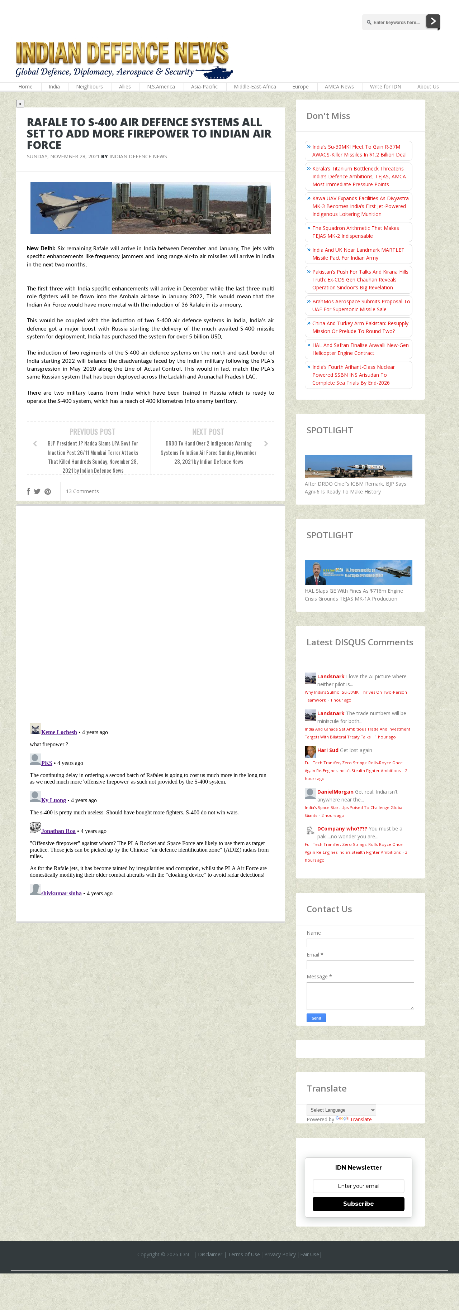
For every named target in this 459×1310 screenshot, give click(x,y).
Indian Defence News (138, 156)
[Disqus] (150, 615)
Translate (361, 1119)
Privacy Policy (280, 1254)
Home (25, 86)
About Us (428, 86)
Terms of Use (244, 1254)
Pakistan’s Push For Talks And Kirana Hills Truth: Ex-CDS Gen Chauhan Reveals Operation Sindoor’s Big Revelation (360, 279)
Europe (300, 86)
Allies (125, 86)
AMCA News (339, 86)
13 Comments (82, 491)
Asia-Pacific (204, 86)
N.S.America (161, 86)
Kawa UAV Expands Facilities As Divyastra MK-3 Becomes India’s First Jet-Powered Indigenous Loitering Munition (360, 206)
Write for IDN (385, 86)
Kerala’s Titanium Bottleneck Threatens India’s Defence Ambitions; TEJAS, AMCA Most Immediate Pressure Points (359, 176)
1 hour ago (340, 700)
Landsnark (331, 676)
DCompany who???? (342, 828)
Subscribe (358, 1203)
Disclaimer (210, 1254)
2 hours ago (332, 815)
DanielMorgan (335, 791)
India (54, 86)
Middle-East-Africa (255, 86)
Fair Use (309, 1254)
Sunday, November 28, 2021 (63, 156)
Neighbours (89, 86)
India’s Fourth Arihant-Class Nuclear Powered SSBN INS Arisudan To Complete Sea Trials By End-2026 (353, 374)
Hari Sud (328, 750)
